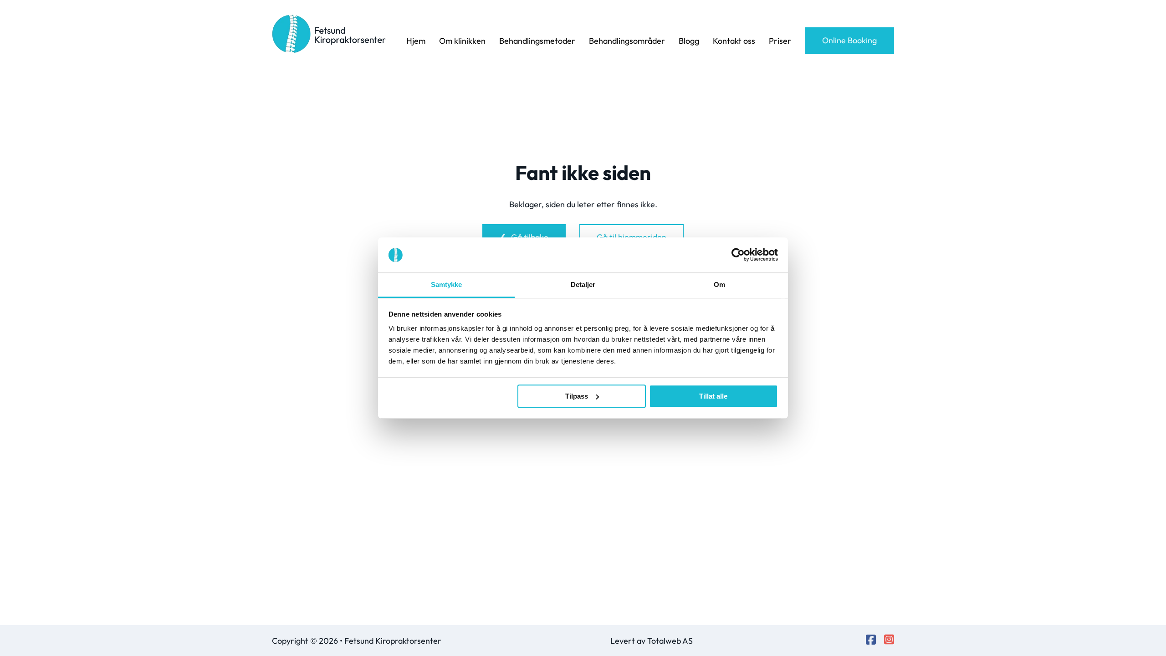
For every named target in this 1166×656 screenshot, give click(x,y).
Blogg (689, 41)
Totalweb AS (670, 641)
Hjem (415, 41)
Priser (780, 41)
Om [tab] (719, 284)
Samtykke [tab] (446, 284)
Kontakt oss (734, 41)
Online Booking (849, 40)
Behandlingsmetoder (537, 41)
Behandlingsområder (627, 41)
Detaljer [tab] (583, 284)
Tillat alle (713, 396)
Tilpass (576, 396)
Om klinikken (462, 41)
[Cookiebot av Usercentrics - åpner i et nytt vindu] (738, 255)
